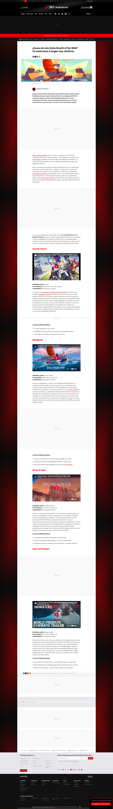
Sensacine (44, 782)
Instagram (74, 769)
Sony (21, 766)
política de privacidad (74, 761)
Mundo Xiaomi (23, 790)
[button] (43, 89)
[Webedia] (24, 776)
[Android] (69, 13)
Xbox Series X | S (36, 758)
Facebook (33, 56)
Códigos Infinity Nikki (33, 750)
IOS (60, 673)
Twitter (35, 56)
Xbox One (73, 673)
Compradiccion (77, 786)
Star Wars (74, 39)
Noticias (39, 673)
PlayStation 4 (67, 673)
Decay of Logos (39, 470)
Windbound (37, 339)
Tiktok (82, 769)
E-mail (39, 56)
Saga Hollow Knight (24, 763)
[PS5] (58, 13)
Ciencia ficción (36, 39)
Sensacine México (45, 798)
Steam (61, 39)
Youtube (71, 769)
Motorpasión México (67, 798)
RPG (31, 39)
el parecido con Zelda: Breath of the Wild (54, 292)
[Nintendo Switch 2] (65, 13)
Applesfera (22, 786)
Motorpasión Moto (66, 784)
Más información (58, 807)
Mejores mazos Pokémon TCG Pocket (59, 750)
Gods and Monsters (41, 548)
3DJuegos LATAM (34, 798)
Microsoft (35, 763)
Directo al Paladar (55, 782)
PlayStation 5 (23, 758)
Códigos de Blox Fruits (83, 750)
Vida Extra (33, 784)
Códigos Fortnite (67, 39)
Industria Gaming (23, 761)
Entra (83, 7)
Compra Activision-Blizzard (49, 766)
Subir (89, 776)
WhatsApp (63, 769)
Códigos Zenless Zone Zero (44, 750)
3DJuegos (56, 7)
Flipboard (37, 56)
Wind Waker (69, 464)
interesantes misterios (47, 178)
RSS (76, 769)
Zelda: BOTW (73, 389)
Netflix (87, 39)
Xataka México (23, 798)
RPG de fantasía (81, 39)
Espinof (43, 784)
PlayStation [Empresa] (37, 766)
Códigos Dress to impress (72, 750)
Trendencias (76, 782)
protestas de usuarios (45, 294)
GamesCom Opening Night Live (52, 39)
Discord (79, 769)
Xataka (21, 782)
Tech (46, 14)
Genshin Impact (39, 248)
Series (50, 14)
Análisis (23, 14)
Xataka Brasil (22, 800)
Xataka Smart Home (24, 788)
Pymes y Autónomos (88, 784)
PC (62, 673)
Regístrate (87, 7)
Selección (41, 14)
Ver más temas (23, 770)
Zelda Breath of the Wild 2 (40, 173)
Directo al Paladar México (55, 799)
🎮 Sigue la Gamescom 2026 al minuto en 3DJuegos (55, 35)
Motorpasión (65, 782)
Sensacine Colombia (45, 800)
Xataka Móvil (22, 784)
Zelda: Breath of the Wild (39, 155)
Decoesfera (76, 784)
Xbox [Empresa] (48, 763)
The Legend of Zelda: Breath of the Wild (50, 673)
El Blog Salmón (87, 782)
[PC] (55, 13)
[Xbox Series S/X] (62, 13)
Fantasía (42, 39)
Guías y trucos (29, 14)
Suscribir (90, 758)
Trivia (36, 14)
